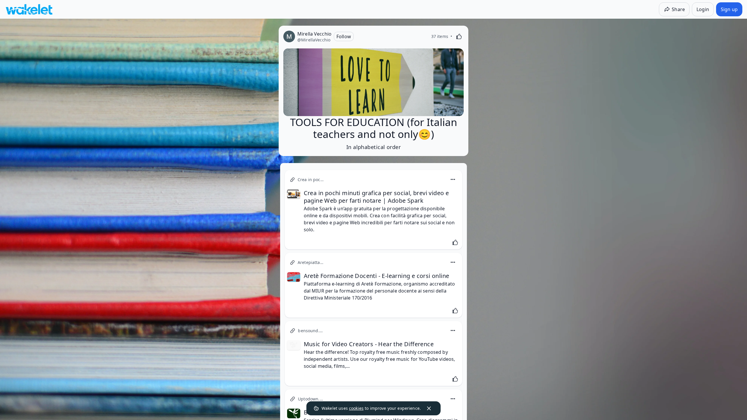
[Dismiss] (429, 408)
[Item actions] (453, 179)
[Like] (459, 36)
